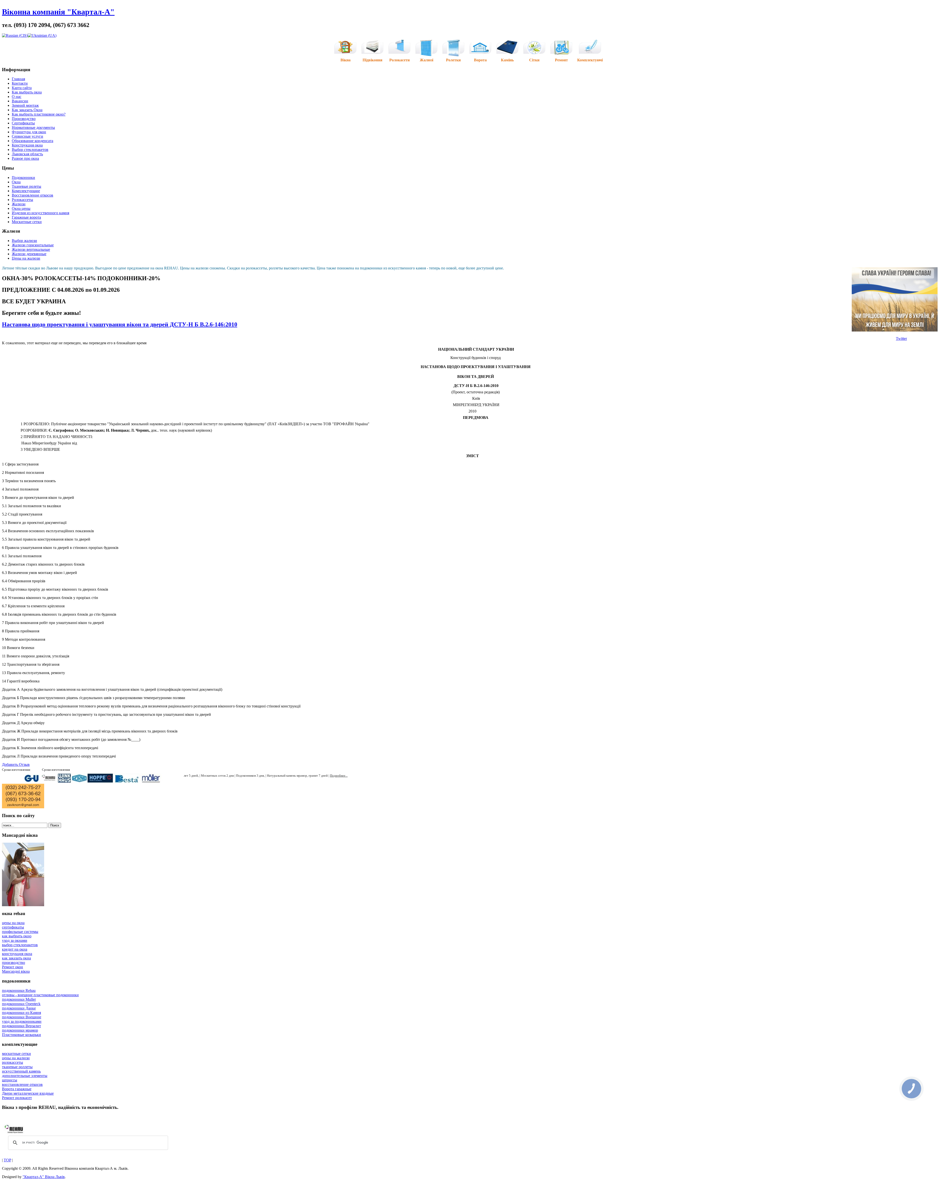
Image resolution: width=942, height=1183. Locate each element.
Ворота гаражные (16, 1089)
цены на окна (13, 923)
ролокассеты (12, 1062)
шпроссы (9, 1080)
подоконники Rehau (19, 990)
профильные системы (20, 932)
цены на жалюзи (16, 1058)
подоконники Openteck (21, 1004)
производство (13, 962)
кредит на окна (14, 949)
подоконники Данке (19, 1008)
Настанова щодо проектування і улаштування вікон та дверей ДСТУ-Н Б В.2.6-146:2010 (119, 324)
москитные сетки (16, 1053)
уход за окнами (14, 940)
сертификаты (13, 927)
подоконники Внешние (21, 1017)
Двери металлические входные (28, 1093)
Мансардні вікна (16, 971)
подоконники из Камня (21, 1012)
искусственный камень (21, 1071)
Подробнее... (339, 775)
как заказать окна (16, 958)
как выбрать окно (16, 936)
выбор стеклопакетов (20, 945)
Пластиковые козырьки (21, 1035)
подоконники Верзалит (21, 1026)
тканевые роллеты (17, 1067)
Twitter (901, 338)
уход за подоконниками (21, 1021)
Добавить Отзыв (16, 764)
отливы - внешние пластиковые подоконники (40, 995)
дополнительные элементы (24, 1076)
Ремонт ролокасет (17, 1098)
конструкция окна (17, 954)
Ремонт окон (12, 967)
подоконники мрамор (20, 1030)
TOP (7, 1160)
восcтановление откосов (22, 1084)
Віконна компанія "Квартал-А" (58, 11)
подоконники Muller (19, 999)
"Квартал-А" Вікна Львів (44, 1177)
